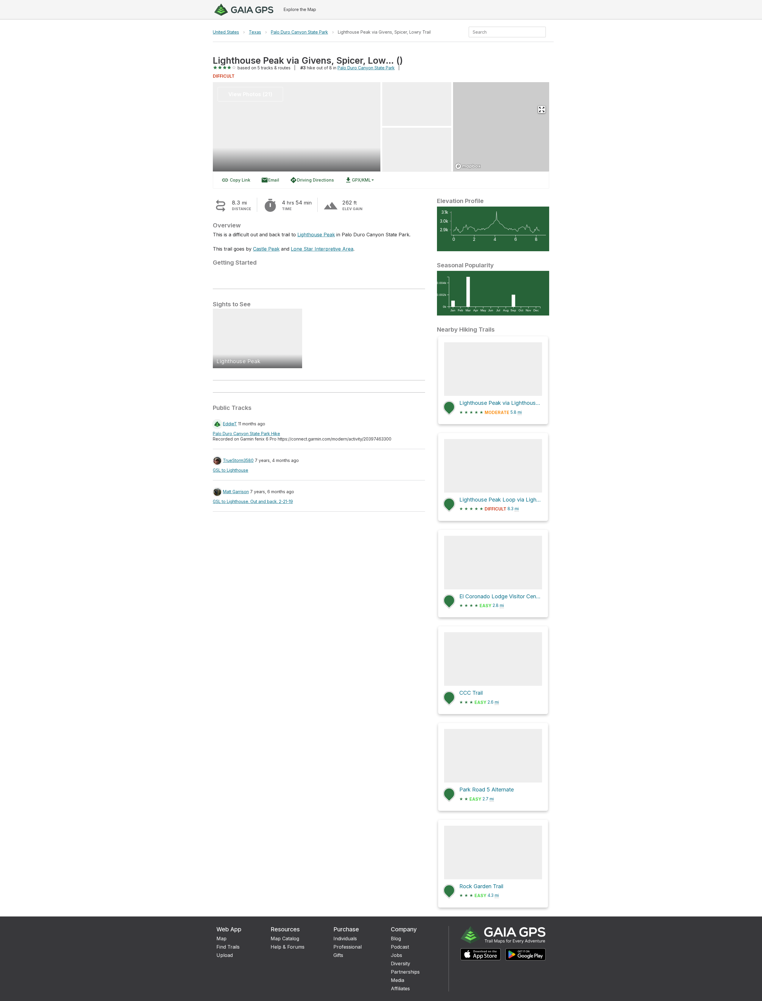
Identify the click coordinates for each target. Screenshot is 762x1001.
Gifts (338, 955)
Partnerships (405, 972)
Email (270, 180)
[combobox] (502, 32)
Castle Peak (266, 249)
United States (226, 32)
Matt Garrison (236, 491)
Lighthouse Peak (316, 235)
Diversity (400, 963)
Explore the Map (300, 9)
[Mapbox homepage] (468, 166)
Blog (396, 938)
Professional (347, 947)
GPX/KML (358, 180)
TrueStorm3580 (238, 460)
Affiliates (400, 988)
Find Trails (228, 947)
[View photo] (416, 104)
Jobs (396, 955)
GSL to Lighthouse (230, 470)
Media (397, 980)
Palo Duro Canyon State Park (299, 32)
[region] (501, 126)
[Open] (543, 32)
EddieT (230, 423)
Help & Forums (288, 947)
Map (221, 938)
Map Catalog (285, 938)
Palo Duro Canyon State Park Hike (246, 433)
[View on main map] (541, 109)
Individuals (345, 938)
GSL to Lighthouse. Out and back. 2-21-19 (253, 501)
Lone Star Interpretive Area (322, 249)
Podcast (400, 947)
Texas (255, 32)
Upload (224, 955)
